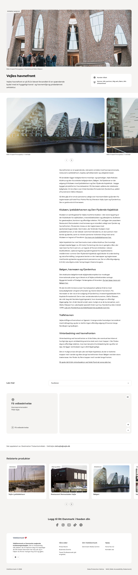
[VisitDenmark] (20, 538)
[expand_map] (127, 397)
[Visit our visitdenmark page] (69, 525)
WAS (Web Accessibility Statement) (119, 569)
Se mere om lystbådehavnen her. (98, 237)
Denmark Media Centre (90, 547)
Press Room (63, 547)
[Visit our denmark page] (57, 525)
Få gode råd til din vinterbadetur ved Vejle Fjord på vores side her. (85, 362)
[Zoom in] (128, 424)
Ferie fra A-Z (109, 547)
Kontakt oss (109, 549)
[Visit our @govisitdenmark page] (75, 525)
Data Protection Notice (95, 569)
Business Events (65, 549)
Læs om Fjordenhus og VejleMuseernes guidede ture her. (87, 308)
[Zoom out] (128, 430)
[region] (95, 413)
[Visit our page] (63, 525)
